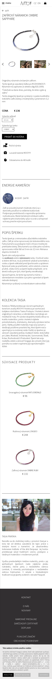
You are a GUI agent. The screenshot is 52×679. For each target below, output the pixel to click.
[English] (39, 3)
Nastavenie (44, 675)
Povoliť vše (8, 675)
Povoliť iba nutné (22, 675)
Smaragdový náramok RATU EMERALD (25, 392)
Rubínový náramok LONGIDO (25, 431)
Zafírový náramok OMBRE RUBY (25, 470)
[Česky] (35, 3)
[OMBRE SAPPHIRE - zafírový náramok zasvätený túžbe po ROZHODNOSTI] (26, 40)
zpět (7, 10)
